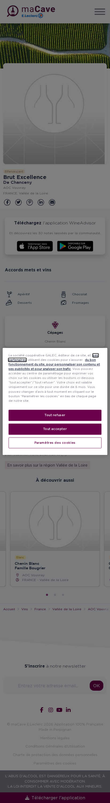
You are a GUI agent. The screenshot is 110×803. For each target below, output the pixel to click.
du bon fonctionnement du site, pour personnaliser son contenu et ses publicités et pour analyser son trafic (54, 364)
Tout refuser (55, 415)
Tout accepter (55, 428)
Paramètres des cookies (55, 442)
